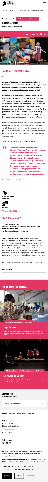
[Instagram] (3, 442)
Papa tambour (10, 327)
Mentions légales (21, 414)
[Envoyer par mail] (45, 34)
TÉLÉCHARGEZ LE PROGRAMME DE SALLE (15, 71)
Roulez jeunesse (23, 19)
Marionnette (17, 371)
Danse (8, 322)
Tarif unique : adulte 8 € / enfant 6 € (15, 231)
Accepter (7, 476)
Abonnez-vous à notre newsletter (9, 395)
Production (7, 270)
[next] (45, 60)
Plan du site (30, 414)
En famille (33, 19)
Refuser (19, 476)
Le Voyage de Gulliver (14, 376)
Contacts (4, 414)
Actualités (12, 414)
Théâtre (9, 371)
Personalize (30, 476)
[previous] (39, 60)
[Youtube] (10, 442)
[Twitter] (37, 34)
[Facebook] (41, 34)
